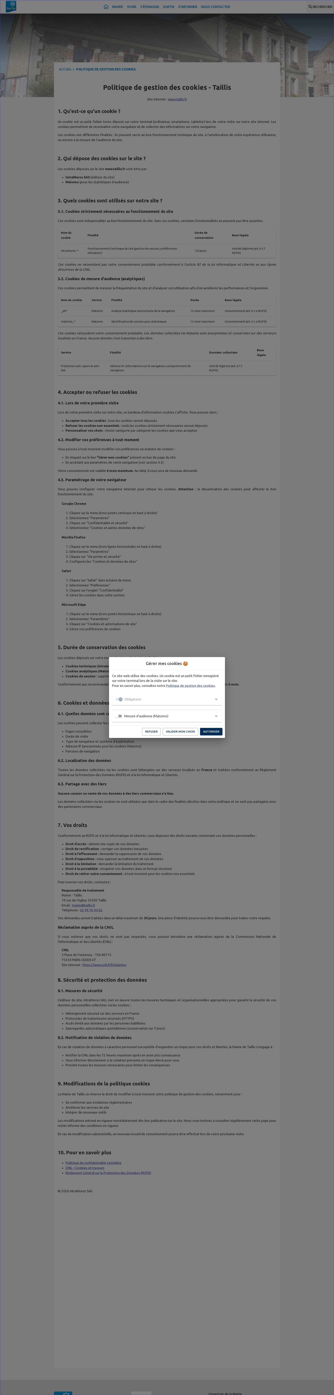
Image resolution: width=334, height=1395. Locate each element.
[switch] (116, 716)
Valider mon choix (180, 731)
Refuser (151, 731)
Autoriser (211, 731)
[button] (167, 699)
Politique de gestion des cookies (190, 685)
